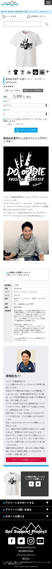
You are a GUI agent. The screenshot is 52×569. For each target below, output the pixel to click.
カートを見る (10, 16)
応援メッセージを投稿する (33, 90)
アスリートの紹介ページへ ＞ (26, 459)
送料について (24, 304)
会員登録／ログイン (39, 16)
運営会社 (26, 559)
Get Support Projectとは (26, 547)
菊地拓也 (11, 11)
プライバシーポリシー (26, 555)
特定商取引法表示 (26, 551)
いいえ (20, 124)
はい (11, 124)
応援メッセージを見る (12, 90)
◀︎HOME (4, 11)
